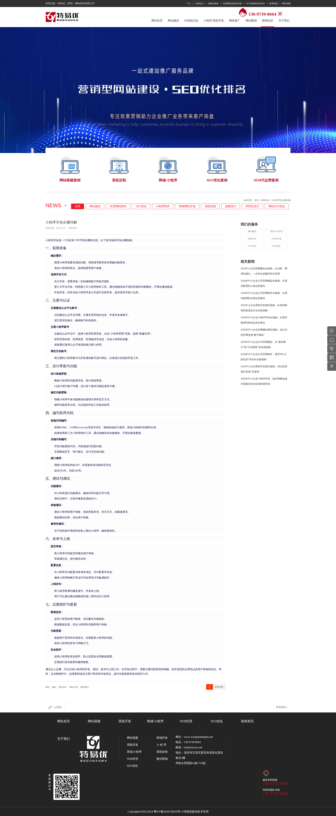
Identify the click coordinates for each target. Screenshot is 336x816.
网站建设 (173, 20)
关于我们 (284, 20)
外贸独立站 (191, 20)
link (58, 707)
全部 (77, 206)
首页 (256, 200)
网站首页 (157, 20)
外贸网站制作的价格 (232, 3)
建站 (54, 687)
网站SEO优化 (276, 206)
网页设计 (63, 687)
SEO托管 (252, 246)
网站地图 (286, 3)
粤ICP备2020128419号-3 (168, 811)
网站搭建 (94, 721)
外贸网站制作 (118, 206)
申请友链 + (282, 707)
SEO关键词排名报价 (255, 3)
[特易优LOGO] (62, 17)
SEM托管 (276, 246)
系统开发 (124, 721)
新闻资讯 (247, 721)
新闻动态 (265, 200)
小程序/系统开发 (214, 20)
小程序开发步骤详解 (281, 200)
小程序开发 (276, 238)
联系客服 (273, 3)
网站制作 (84, 687)
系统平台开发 (276, 231)
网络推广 (234, 20)
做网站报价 (213, 3)
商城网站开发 (187, 206)
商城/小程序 (155, 721)
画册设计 (230, 206)
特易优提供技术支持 (196, 811)
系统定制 (210, 206)
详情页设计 (252, 206)
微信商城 (162, 758)
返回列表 (219, 687)
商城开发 (252, 238)
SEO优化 (141, 206)
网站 (48, 687)
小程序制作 (163, 206)
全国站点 (199, 3)
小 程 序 (161, 744)
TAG (189, 3)
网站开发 (74, 687)
